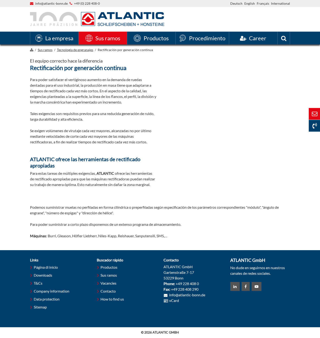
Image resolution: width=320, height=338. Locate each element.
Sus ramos (108, 275)
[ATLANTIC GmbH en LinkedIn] (235, 286)
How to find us (112, 299)
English (249, 3)
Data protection (47, 299)
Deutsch (236, 3)
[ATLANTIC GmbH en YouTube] (256, 286)
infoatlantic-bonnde (51, 3)
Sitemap (40, 307)
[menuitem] (54, 38)
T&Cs (38, 283)
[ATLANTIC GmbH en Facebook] (246, 286)
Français (263, 3)
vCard (174, 300)
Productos (108, 267)
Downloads (43, 275)
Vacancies (108, 283)
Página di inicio (46, 267)
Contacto (108, 291)
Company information (51, 291)
